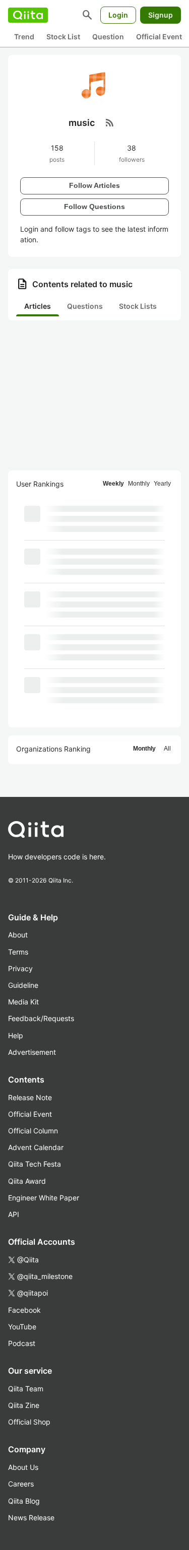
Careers (21, 1483)
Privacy (20, 968)
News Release (31, 1517)
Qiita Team (25, 1388)
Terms (18, 952)
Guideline (23, 985)
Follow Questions (94, 207)
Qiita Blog (24, 1501)
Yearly (162, 483)
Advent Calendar (36, 1147)
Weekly (113, 483)
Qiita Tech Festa (34, 1164)
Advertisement (32, 1052)
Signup (160, 15)
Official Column (33, 1130)
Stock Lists (138, 306)
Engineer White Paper (43, 1197)
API (13, 1214)
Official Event (159, 36)
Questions (85, 306)
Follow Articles (94, 185)
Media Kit (23, 1001)
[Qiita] (28, 15)
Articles (37, 306)
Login (118, 15)
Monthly (139, 483)
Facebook (24, 1310)
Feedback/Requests (41, 1018)
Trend (24, 36)
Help (15, 1035)
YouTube (22, 1326)
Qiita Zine (23, 1405)
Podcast (21, 1343)
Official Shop (29, 1422)
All (167, 748)
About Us (23, 1467)
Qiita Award (27, 1181)
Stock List (63, 36)
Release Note (30, 1097)
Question (108, 36)
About (18, 934)
